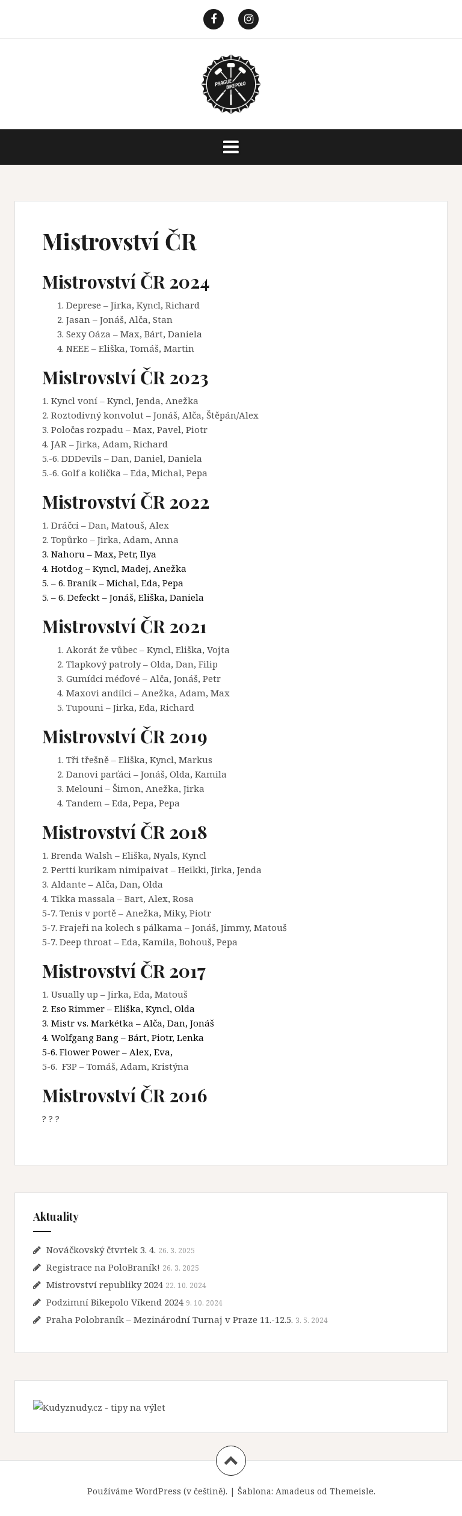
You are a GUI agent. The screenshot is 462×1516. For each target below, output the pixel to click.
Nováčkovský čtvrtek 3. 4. (101, 1250)
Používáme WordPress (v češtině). (157, 1491)
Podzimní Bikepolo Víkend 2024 (114, 1302)
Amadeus (295, 1491)
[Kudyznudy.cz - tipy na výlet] (99, 1406)
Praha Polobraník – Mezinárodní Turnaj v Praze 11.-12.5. (169, 1319)
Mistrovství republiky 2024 (104, 1284)
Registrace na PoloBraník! (103, 1267)
